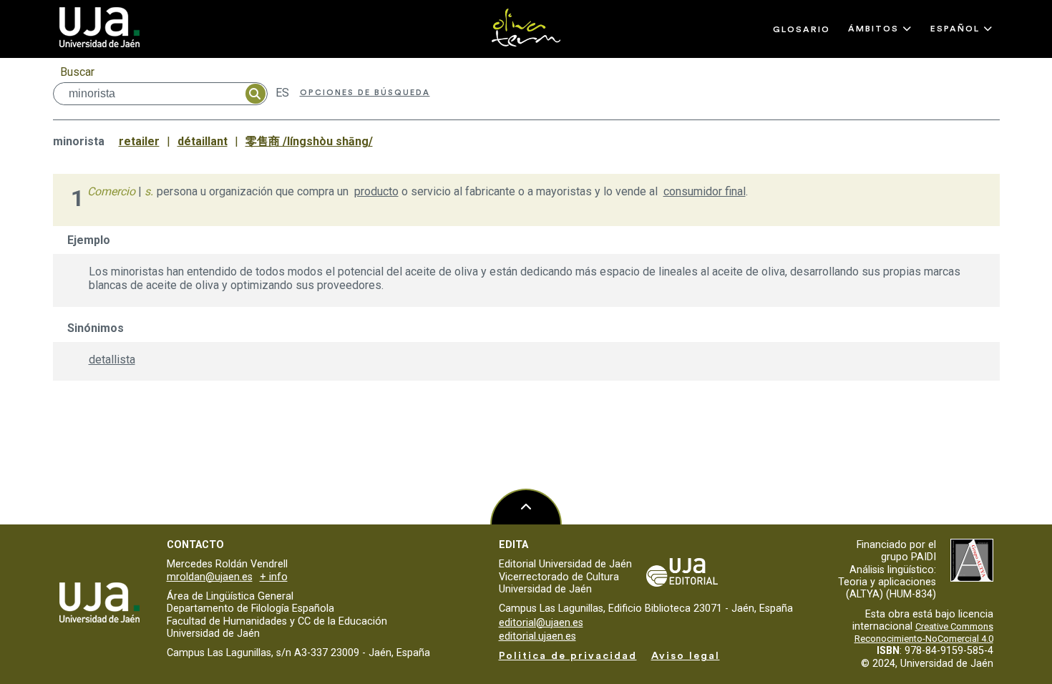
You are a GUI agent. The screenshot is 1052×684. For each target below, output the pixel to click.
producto (376, 191)
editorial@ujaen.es (541, 623)
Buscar (77, 72)
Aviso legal (685, 655)
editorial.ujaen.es (537, 636)
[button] (880, 29)
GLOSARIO (801, 29)
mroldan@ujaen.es (210, 577)
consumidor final (704, 191)
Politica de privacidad (568, 655)
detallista (112, 359)
